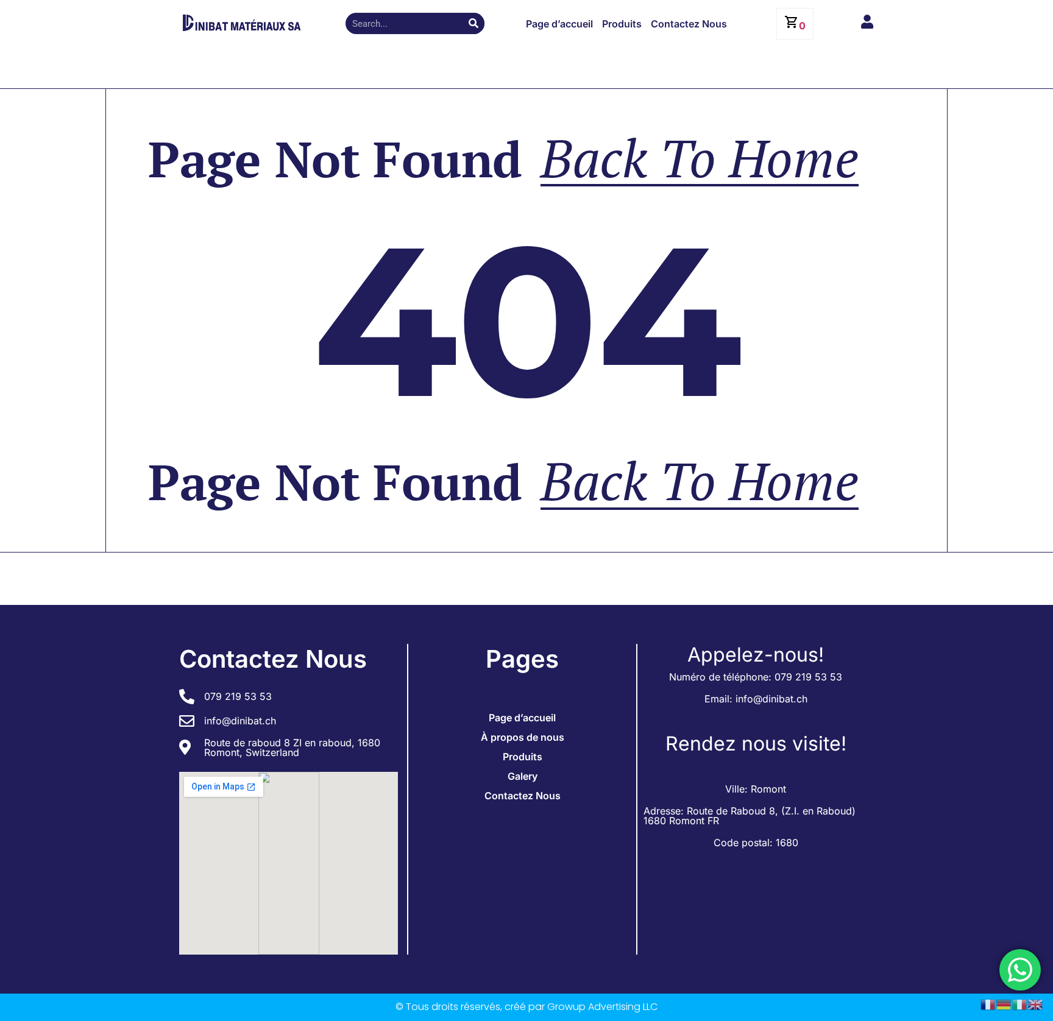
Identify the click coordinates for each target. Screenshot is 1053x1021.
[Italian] (1020, 1003)
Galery (522, 776)
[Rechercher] (473, 23)
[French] (988, 1003)
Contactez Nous (689, 24)
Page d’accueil (559, 24)
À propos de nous (522, 737)
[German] (1004, 1003)
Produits (622, 24)
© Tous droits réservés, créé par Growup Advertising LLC (526, 1007)
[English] (1036, 1003)
